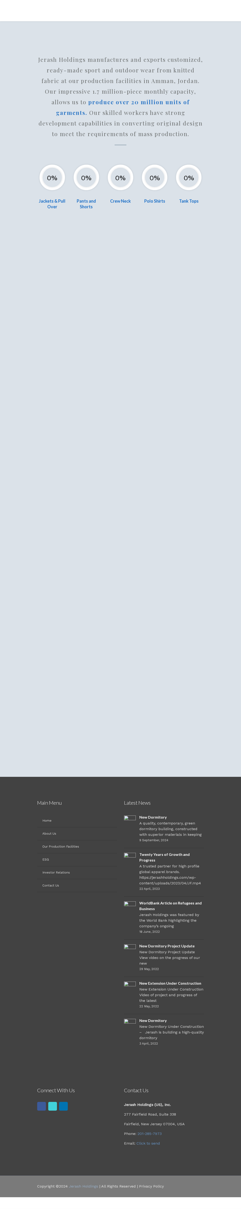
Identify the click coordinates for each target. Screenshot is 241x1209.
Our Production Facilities (60, 846)
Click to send (148, 1143)
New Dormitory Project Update (167, 946)
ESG (45, 859)
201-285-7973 (149, 1133)
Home (47, 820)
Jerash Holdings (83, 1186)
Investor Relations (56, 872)
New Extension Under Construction (170, 983)
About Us (49, 833)
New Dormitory (153, 817)
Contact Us (50, 885)
